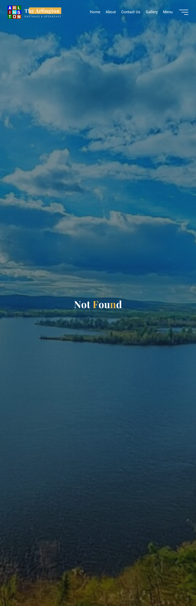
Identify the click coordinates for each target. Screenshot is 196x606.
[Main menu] (183, 12)
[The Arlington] (14, 12)
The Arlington (42, 10)
